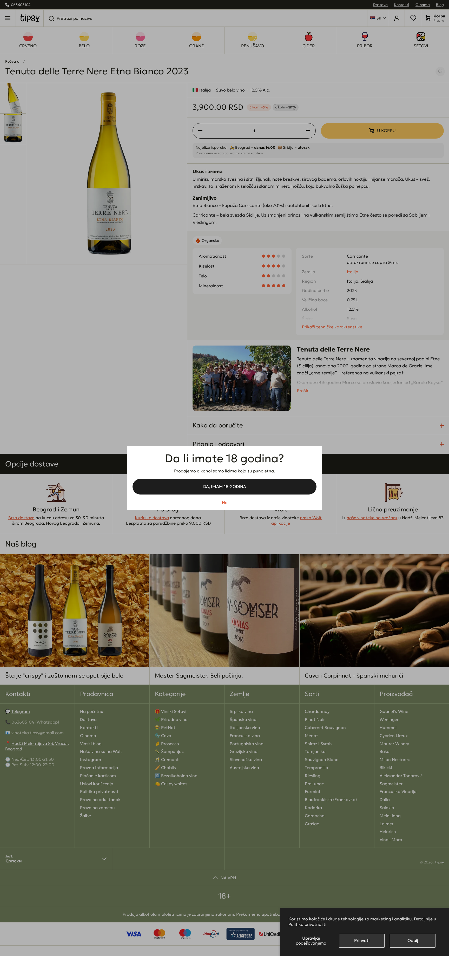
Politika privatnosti (307, 924)
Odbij (412, 940)
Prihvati (361, 940)
